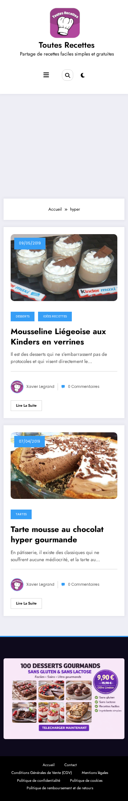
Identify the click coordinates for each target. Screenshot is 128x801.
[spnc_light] (83, 75)
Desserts (23, 316)
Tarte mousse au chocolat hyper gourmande (57, 534)
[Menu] (46, 75)
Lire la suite (26, 405)
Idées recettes (55, 316)
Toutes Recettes (67, 45)
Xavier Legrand (40, 386)
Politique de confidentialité (38, 780)
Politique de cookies (86, 780)
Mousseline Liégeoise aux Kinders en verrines (58, 336)
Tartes (21, 514)
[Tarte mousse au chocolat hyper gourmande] (64, 465)
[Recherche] (67, 75)
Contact (70, 765)
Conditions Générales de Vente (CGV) (41, 772)
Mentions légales (95, 772)
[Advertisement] (64, 144)
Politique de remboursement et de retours (60, 788)
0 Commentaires (84, 386)
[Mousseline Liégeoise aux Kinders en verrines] (64, 267)
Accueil (48, 765)
